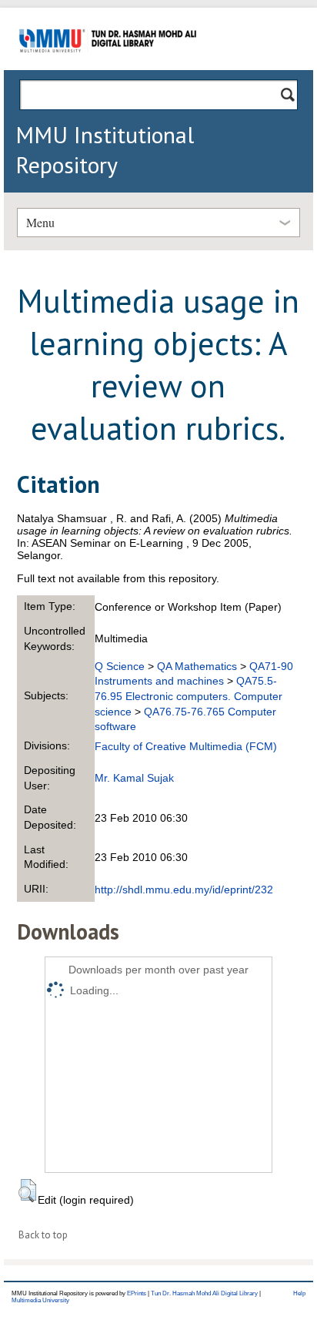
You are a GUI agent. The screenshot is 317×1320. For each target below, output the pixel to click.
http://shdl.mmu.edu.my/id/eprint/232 (184, 889)
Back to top (43, 1234)
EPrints (136, 1293)
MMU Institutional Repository (104, 149)
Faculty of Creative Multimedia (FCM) (186, 746)
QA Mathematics (197, 666)
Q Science (120, 666)
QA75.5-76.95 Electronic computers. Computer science (188, 696)
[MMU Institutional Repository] (108, 67)
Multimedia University (40, 1300)
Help (299, 1293)
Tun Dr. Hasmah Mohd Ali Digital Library (204, 1293)
